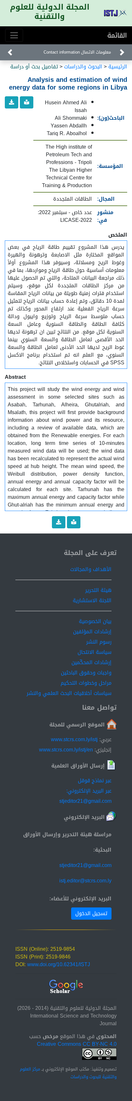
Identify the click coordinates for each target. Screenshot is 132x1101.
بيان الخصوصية (95, 621)
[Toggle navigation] (14, 35)
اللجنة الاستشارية (92, 600)
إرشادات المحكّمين (91, 662)
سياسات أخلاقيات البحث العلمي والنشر (69, 693)
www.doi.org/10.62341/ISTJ (58, 964)
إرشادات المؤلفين (92, 632)
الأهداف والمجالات (90, 569)
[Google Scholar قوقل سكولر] (66, 987)
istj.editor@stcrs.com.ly (85, 881)
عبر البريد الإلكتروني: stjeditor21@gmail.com (85, 796)
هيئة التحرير (98, 590)
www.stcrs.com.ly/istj (74, 739)
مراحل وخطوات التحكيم (86, 683)
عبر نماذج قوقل (94, 780)
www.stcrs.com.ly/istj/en (66, 750)
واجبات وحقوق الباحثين (86, 673)
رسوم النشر (98, 642)
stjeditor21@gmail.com (85, 865)
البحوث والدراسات (83, 67)
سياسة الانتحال (94, 652)
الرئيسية (117, 67)
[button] (122, 52)
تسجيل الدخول (91, 913)
